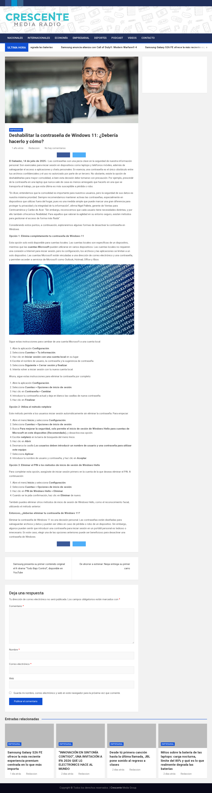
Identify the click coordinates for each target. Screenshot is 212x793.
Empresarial (81, 37)
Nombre (14, 649)
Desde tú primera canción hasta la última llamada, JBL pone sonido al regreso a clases (130, 758)
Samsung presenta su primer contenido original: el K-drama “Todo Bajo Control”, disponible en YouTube (39, 568)
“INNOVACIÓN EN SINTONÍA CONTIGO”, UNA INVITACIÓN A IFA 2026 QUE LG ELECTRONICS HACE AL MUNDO (80, 760)
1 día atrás (15, 773)
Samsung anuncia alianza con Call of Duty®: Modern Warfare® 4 (116, 47)
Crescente (116, 787)
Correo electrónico (20, 664)
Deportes (100, 37)
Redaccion (34, 148)
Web (11, 678)
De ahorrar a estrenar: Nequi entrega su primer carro (105, 566)
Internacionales (39, 37)
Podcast (117, 37)
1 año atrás (18, 148)
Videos (132, 37)
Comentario (16, 606)
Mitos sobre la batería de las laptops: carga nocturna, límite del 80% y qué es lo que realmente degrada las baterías (182, 760)
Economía (61, 37)
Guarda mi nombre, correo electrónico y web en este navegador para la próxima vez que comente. (67, 693)
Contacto (148, 37)
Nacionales (15, 37)
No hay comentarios (55, 148)
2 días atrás (67, 773)
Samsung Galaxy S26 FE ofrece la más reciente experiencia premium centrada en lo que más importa (24, 760)
